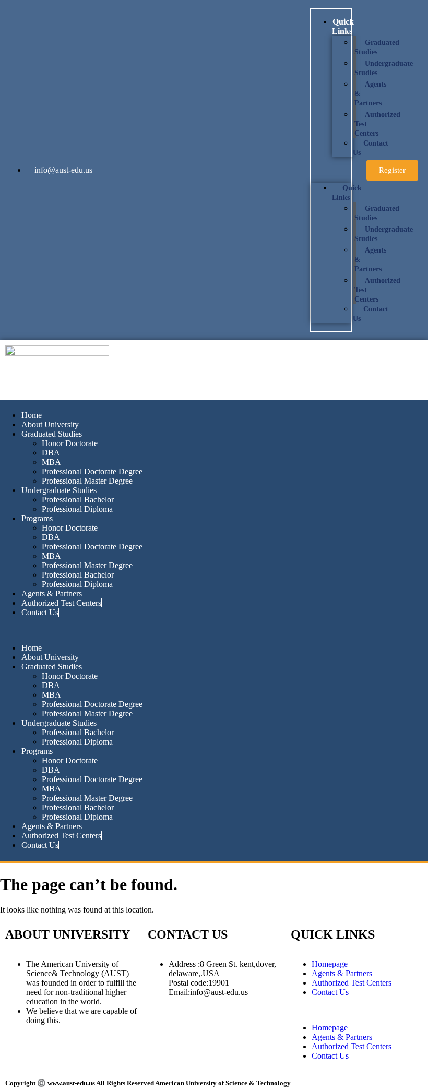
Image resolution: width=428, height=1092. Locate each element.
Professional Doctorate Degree (92, 471)
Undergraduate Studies (383, 68)
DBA (51, 452)
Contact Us (370, 148)
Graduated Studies (376, 47)
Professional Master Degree (87, 480)
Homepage (330, 963)
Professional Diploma (77, 509)
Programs (37, 518)
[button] (330, 170)
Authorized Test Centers (61, 602)
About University (50, 424)
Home (31, 415)
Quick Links (343, 26)
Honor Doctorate (70, 443)
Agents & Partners (51, 593)
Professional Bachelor (78, 499)
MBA (51, 462)
